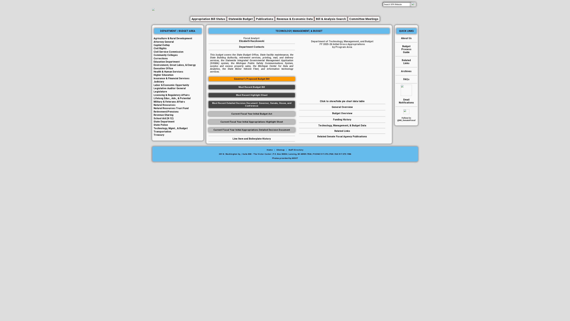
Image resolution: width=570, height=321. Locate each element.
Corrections (161, 58)
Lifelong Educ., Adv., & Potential (172, 98)
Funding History (342, 119)
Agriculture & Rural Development (173, 38)
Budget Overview (342, 113)
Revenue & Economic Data (295, 19)
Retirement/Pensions (166, 111)
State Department (164, 121)
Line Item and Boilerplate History (252, 138)
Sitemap (280, 150)
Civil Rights (160, 48)
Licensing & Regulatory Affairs (172, 95)
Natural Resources (164, 105)
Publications (264, 19)
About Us (406, 38)
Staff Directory (295, 150)
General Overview (342, 107)
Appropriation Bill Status (208, 19)
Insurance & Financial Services (171, 78)
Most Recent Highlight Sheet (251, 95)
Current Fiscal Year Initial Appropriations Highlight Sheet (251, 122)
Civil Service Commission (168, 51)
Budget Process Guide (406, 49)
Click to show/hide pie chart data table (342, 101)
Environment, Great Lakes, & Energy (175, 65)
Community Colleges (166, 55)
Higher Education (164, 75)
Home (270, 150)
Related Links (342, 131)
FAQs (406, 79)
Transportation (162, 131)
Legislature (160, 91)
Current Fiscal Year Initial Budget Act (251, 113)
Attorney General (164, 41)
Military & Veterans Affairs (169, 101)
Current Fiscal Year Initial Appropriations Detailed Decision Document (251, 130)
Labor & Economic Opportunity (171, 85)
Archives (406, 71)
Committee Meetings (363, 19)
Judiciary (159, 81)
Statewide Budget (240, 19)
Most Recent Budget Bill (252, 87)
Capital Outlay (162, 45)
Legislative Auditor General (170, 88)
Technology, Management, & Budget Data (342, 125)
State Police (161, 124)
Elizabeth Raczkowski (251, 41)
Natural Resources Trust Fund (171, 108)
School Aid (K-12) (164, 118)
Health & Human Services (168, 71)
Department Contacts (251, 46)
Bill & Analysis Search (331, 19)
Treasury (159, 134)
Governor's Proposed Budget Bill (252, 79)
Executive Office (163, 68)
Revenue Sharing (164, 115)
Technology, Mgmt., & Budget (171, 128)
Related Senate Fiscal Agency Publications (342, 136)
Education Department (167, 61)
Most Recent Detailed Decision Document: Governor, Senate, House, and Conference (251, 104)
